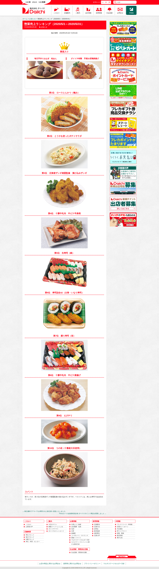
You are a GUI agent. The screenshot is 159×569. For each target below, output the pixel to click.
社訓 (72, 529)
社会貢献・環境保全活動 (79, 552)
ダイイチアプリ (53, 529)
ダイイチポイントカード (56, 531)
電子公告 (120, 537)
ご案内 (78, 13)
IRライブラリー (122, 531)
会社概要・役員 (76, 526)
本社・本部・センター (33, 541)
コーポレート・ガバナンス (79, 535)
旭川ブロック (30, 537)
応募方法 (97, 526)
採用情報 (99, 13)
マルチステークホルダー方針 (80, 540)
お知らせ (44, 27)
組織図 (73, 533)
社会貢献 (110, 13)
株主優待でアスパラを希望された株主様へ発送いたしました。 (44, 511)
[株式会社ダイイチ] (34, 10)
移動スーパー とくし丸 (56, 526)
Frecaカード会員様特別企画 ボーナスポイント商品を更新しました (82, 513)
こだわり (57, 13)
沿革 (72, 531)
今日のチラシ (53, 524)
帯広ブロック (30, 535)
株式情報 (120, 535)
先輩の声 (97, 535)
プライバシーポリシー (92, 563)
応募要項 (97, 524)
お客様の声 (29, 526)
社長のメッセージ (122, 526)
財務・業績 (120, 533)
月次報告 (120, 529)
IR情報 (131, 13)
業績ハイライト (76, 537)
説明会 (96, 529)
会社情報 (88, 13)
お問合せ (120, 13)
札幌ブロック (30, 539)
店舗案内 (67, 13)
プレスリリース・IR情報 (124, 524)
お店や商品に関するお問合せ (49, 563)
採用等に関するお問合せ (72, 563)
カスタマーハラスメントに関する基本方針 (80, 543)
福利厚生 (97, 533)
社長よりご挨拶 (76, 524)
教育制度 (97, 531)
